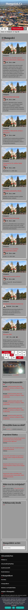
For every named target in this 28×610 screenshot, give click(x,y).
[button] (9, 28)
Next (20, 357)
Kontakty (3, 579)
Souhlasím (7, 607)
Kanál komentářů (5, 568)
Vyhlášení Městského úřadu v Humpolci (13, 131)
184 (7, 355)
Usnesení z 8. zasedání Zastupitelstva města (10, 250)
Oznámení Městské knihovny (13, 304)
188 (24, 355)
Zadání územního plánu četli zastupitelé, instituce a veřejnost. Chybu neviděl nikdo (13, 388)
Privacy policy (20, 607)
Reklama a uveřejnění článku (8, 587)
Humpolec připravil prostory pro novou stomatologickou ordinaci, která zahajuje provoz (13, 465)
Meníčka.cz (9, 429)
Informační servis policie (11, 276)
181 (20, 352)
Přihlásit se (4, 559)
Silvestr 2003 (7, 334)
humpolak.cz (14, 3)
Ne (13, 607)
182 (24, 352)
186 (16, 355)
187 (20, 355)
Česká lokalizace (5, 572)
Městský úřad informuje (11, 97)
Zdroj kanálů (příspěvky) (7, 563)
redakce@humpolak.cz (19, 488)
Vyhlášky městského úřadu (12, 191)
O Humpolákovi (5, 583)
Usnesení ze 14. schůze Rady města (12, 164)
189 (6, 357)
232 (14, 357)
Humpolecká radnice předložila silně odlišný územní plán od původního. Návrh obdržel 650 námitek (13, 475)
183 (3, 355)
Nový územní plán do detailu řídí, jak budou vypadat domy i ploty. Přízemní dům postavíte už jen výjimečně (14, 439)
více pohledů (16, 375)
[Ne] (26, 603)
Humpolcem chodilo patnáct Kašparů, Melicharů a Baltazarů (13, 59)
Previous (6, 352)
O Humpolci (6, 55)
